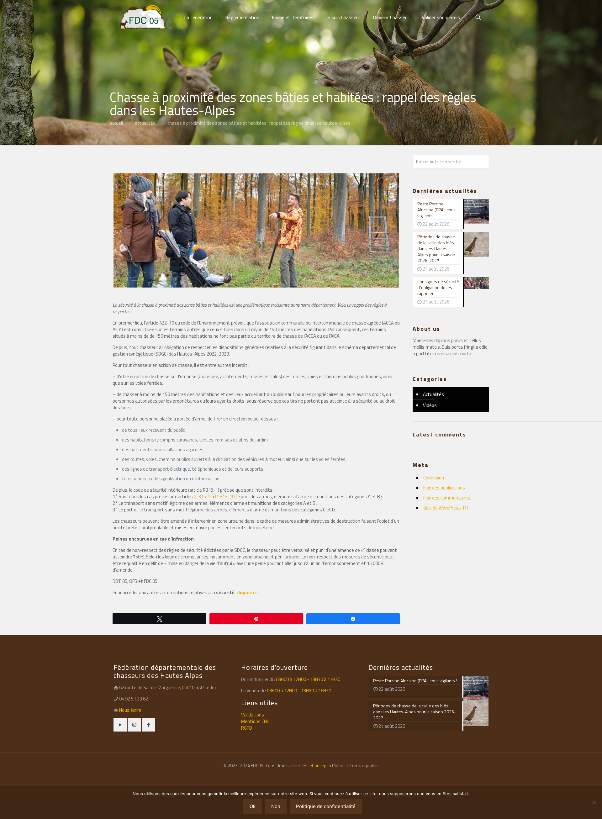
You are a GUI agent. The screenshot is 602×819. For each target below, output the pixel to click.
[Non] (594, 802)
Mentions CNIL (255, 721)
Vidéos (430, 405)
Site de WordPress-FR (445, 507)
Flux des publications (444, 487)
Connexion (433, 477)
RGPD (246, 728)
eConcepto (320, 765)
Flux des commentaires (446, 497)
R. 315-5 (202, 496)
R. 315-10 (225, 496)
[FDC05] (142, 17)
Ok (253, 806)
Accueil (116, 123)
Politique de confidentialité (326, 806)
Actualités (145, 123)
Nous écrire (130, 710)
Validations (252, 714)
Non (275, 806)
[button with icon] (120, 725)
